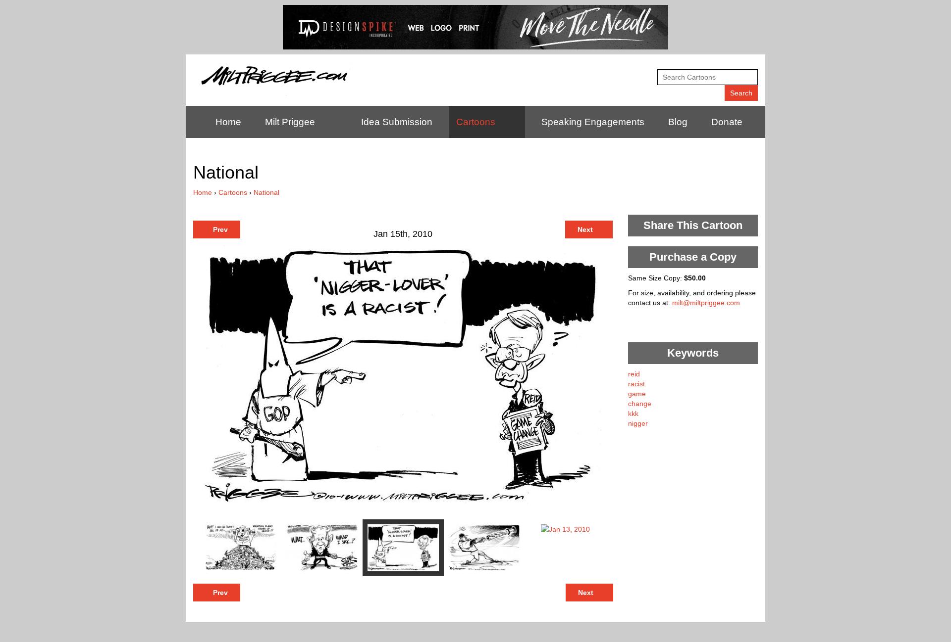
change (639, 404)
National (266, 192)
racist (636, 384)
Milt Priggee (290, 122)
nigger (638, 423)
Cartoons (475, 122)
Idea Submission (396, 122)
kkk (633, 413)
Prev (219, 229)
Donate (726, 122)
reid (634, 374)
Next (586, 229)
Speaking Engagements (592, 122)
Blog (677, 122)
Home (228, 122)
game (637, 394)
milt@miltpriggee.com (706, 303)
